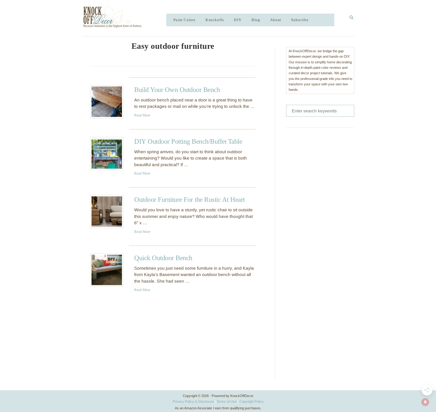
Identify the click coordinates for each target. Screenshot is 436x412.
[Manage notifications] (425, 402)
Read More (142, 115)
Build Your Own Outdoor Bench (177, 89)
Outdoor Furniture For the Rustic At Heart (189, 199)
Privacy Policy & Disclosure (193, 401)
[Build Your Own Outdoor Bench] (106, 101)
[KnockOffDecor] (127, 18)
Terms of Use (227, 401)
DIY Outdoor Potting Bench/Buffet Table (188, 141)
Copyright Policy (251, 401)
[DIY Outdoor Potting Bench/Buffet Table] (106, 153)
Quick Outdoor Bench (163, 258)
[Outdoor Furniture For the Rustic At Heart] (106, 211)
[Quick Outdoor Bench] (106, 269)
